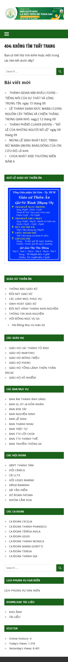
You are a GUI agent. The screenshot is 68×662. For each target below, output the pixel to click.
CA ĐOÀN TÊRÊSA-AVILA (24, 531)
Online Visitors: (19, 638)
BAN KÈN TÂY (17, 409)
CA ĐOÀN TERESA (20, 551)
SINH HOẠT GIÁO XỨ (22, 303)
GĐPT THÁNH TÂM (21, 465)
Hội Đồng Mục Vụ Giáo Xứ (28, 325)
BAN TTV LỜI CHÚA (22, 434)
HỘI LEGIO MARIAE (21, 480)
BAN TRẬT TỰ (18, 429)
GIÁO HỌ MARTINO (22, 353)
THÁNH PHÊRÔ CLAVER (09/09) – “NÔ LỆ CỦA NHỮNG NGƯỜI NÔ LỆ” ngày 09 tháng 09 (33, 130)
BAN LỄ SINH (18, 419)
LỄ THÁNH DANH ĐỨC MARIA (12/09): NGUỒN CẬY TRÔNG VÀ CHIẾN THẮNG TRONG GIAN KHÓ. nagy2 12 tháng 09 (33, 114)
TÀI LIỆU (14, 617)
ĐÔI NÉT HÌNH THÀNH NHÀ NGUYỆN (33, 308)
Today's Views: (18, 643)
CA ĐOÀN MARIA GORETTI (26, 546)
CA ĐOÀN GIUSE (19, 536)
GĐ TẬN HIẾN (18, 490)
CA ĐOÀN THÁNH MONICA (26, 541)
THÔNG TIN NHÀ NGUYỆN (26, 313)
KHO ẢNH (15, 612)
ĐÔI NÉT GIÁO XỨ (20, 294)
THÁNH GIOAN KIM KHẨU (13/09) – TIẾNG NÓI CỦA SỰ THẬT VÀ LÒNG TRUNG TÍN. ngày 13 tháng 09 (31, 98)
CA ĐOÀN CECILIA (20, 521)
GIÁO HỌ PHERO (20, 362)
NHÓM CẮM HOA (20, 500)
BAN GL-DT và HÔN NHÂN (26, 404)
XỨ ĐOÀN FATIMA (21, 495)
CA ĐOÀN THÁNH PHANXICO (28, 526)
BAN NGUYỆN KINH (22, 414)
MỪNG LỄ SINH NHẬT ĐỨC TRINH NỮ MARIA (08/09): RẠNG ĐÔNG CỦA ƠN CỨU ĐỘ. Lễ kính (33, 146)
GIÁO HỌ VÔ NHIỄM (22, 377)
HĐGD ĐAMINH (19, 485)
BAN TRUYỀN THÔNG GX (25, 444)
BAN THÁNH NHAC (21, 424)
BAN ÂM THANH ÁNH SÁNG (27, 399)
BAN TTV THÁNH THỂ (23, 438)
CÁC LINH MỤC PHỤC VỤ (25, 299)
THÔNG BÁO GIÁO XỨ (23, 289)
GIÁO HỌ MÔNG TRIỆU (24, 358)
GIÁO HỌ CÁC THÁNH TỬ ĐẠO (29, 348)
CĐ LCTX (14, 475)
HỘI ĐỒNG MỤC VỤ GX (24, 318)
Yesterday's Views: (21, 648)
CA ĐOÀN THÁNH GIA (23, 556)
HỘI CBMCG (17, 470)
